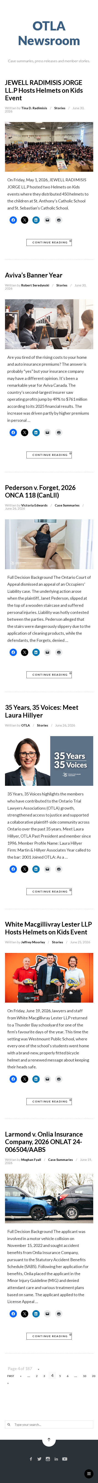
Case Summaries (67, 505)
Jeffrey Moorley (33, 942)
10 (84, 1376)
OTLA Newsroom (49, 33)
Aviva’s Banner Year (33, 275)
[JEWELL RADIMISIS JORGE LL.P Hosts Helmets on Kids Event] (49, 125)
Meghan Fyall (31, 1160)
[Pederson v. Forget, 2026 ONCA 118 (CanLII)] (49, 522)
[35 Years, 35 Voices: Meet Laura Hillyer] (49, 739)
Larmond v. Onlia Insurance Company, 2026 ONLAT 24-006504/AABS (44, 1141)
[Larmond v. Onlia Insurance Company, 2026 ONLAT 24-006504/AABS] (49, 1177)
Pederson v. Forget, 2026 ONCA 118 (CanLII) (40, 491)
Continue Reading (50, 242)
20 (93, 1376)
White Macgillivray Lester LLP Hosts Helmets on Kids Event (48, 928)
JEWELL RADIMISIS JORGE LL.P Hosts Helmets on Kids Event (44, 90)
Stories (59, 108)
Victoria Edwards (34, 505)
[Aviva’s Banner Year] (49, 302)
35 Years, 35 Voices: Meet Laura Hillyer (41, 711)
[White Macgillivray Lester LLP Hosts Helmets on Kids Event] (49, 956)
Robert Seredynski (35, 285)
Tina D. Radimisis (34, 108)
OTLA (25, 725)
